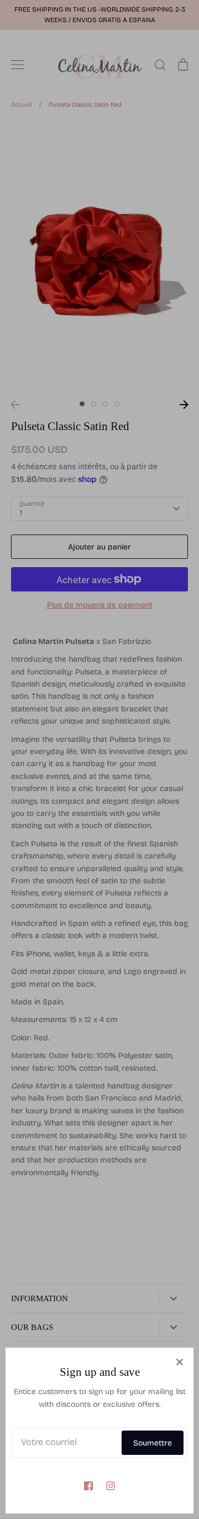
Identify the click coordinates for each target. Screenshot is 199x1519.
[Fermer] (179, 1361)
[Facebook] (88, 1486)
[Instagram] (111, 1486)
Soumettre (152, 1443)
